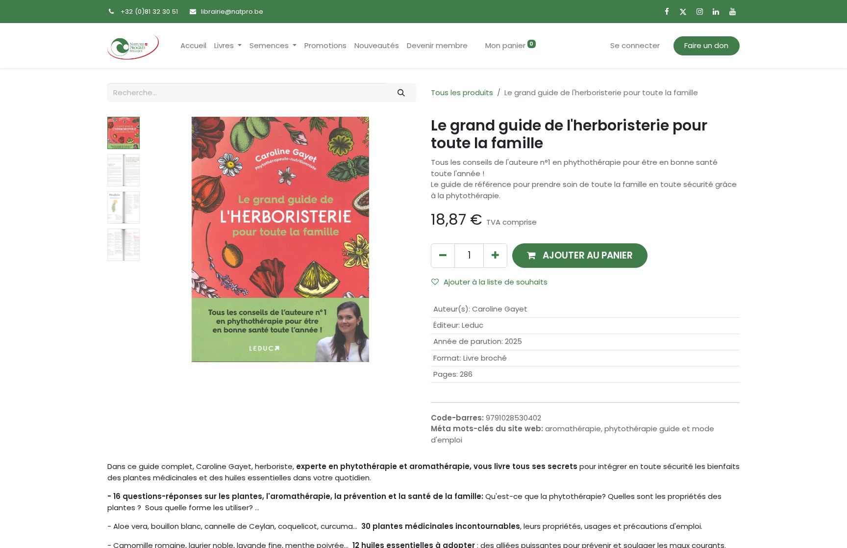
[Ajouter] (495, 255)
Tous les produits (462, 92)
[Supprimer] (443, 255)
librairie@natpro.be (232, 11)
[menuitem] (193, 45)
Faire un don (706, 45)
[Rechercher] (401, 92)
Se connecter (635, 45)
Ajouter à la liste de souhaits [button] (496, 282)
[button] (165, 239)
